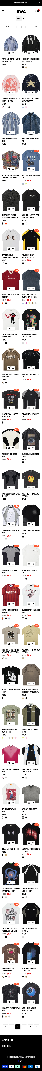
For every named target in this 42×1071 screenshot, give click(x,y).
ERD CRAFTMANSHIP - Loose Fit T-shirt (11, 691)
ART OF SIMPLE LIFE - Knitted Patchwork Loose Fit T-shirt (10, 651)
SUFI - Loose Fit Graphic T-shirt (10, 810)
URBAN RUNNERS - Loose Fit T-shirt (10, 571)
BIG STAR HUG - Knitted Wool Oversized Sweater (30, 100)
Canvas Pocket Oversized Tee (31, 530)
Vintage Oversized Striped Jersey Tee (10, 611)
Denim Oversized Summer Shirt (9, 140)
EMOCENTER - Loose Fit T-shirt (11, 849)
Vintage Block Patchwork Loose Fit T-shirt (30, 770)
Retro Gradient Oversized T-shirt (10, 770)
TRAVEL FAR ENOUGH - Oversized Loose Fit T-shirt (10, 256)
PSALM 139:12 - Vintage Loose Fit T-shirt (31, 651)
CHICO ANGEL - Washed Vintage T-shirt (11, 1009)
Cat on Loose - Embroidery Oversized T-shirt (10, 336)
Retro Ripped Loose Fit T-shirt (29, 810)
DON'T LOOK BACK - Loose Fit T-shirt (31, 176)
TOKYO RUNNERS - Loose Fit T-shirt (31, 415)
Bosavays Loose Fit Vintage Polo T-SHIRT (10, 375)
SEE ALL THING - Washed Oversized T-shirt (29, 1009)
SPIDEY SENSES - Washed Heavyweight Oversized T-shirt (10, 216)
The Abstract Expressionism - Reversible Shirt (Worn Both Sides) (10, 176)
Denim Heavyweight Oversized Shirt (31, 140)
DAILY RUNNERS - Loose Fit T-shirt (10, 531)
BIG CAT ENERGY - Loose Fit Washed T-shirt (10, 415)
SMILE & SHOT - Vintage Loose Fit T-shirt (30, 495)
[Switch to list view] (17, 27)
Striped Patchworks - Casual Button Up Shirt (11, 60)
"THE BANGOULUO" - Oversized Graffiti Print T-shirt (11, 890)
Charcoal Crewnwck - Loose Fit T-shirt (11, 495)
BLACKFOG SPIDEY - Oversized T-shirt (31, 611)
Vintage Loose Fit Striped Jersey (30, 730)
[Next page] (36, 1026)
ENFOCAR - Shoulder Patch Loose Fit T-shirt (30, 890)
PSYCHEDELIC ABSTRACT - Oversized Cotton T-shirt (9, 930)
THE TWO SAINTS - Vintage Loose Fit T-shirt (9, 730)
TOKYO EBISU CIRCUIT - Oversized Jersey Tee (28, 256)
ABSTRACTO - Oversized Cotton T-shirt (29, 969)
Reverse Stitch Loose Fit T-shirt (30, 375)
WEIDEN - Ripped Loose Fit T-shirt (30, 571)
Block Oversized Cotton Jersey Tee (29, 930)
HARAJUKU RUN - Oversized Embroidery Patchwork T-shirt (30, 691)
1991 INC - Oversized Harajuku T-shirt (8, 969)
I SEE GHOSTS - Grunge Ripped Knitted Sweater (31, 60)
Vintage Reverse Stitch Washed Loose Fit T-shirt (29, 296)
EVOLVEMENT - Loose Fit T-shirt (9, 455)
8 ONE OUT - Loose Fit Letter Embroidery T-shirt (30, 216)
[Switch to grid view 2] (25, 27)
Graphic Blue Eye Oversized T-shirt (30, 455)
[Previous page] (5, 1026)
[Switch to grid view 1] (21, 27)
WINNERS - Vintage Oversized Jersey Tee (10, 296)
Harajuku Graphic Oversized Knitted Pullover (11, 100)
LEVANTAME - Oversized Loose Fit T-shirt (31, 850)
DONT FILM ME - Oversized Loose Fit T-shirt (29, 336)
